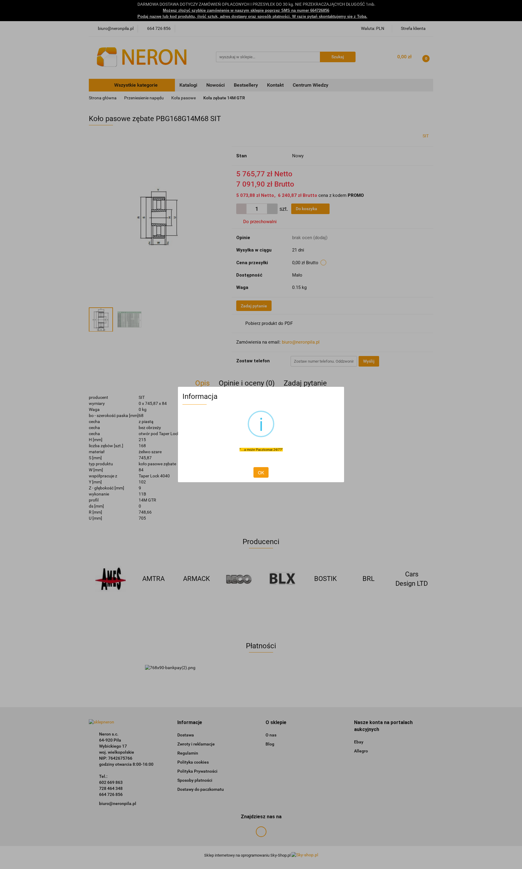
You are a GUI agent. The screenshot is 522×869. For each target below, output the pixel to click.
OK (261, 473)
